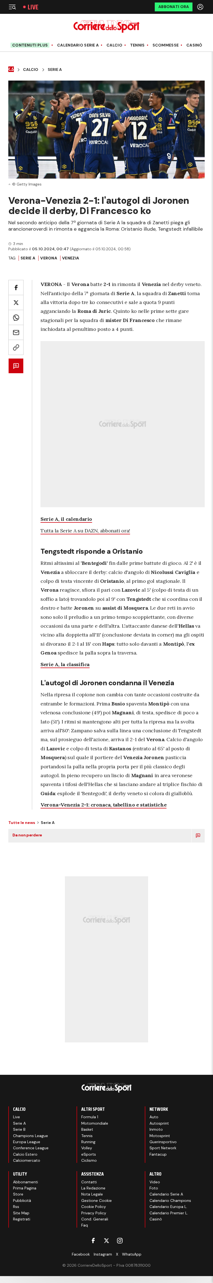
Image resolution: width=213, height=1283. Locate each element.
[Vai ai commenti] (16, 366)
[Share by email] (16, 332)
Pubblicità (22, 1200)
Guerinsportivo (163, 1141)
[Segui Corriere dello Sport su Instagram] (119, 1240)
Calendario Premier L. (168, 1212)
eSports (88, 1154)
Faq (84, 1225)
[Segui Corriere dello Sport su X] (106, 1240)
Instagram (103, 1254)
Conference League (31, 1147)
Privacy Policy (93, 1212)
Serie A (55, 69)
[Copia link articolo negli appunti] (16, 347)
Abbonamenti (25, 1181)
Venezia (70, 258)
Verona (48, 258)
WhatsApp (131, 1254)
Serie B (19, 1129)
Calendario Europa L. (168, 1206)
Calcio (114, 45)
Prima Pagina (24, 1188)
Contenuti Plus (30, 45)
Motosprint (159, 1135)
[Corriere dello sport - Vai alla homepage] (106, 26)
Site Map (21, 1212)
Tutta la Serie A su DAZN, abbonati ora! (85, 530)
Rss (16, 1206)
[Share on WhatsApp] (16, 317)
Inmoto (156, 1129)
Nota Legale (92, 1194)
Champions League (30, 1135)
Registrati (21, 1219)
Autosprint (159, 1123)
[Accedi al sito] (201, 7)
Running (88, 1141)
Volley (86, 1147)
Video (154, 1181)
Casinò (194, 45)
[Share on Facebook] (16, 287)
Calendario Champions (170, 1200)
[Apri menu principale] (12, 7)
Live (33, 7)
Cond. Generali (94, 1219)
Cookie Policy (93, 1206)
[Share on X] (16, 302)
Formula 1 (89, 1116)
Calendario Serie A (78, 45)
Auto (153, 1116)
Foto (153, 1188)
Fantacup (158, 1154)
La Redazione (93, 1188)
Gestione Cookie (96, 1200)
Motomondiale (94, 1123)
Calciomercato (26, 1160)
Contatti (89, 1181)
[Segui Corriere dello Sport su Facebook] (93, 1240)
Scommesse (166, 45)
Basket (87, 1129)
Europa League (26, 1141)
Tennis (137, 45)
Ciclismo (89, 1160)
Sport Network (162, 1147)
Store (18, 1194)
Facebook (81, 1254)
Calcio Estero (25, 1154)
